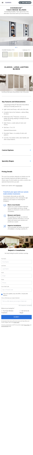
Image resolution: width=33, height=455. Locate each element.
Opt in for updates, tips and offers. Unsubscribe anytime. (15, 294)
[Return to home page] (10, 2)
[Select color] (5, 54)
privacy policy (16, 322)
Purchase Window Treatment (7, 312)
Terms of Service (4, 326)
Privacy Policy (26, 325)
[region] (16, 32)
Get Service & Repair (24, 312)
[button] (3, 3)
